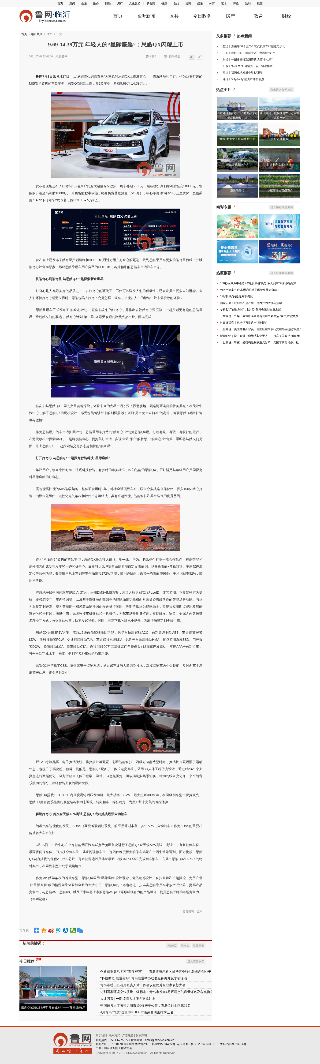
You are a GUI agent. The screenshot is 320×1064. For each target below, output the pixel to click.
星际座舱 (198, 945)
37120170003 (119, 1044)
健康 (164, 3)
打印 (153, 56)
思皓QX (172, 945)
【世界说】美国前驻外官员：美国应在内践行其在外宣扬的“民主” (260, 329)
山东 (84, 3)
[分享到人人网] (66, 930)
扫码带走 (174, 56)
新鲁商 (151, 3)
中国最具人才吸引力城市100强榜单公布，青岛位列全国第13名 (145, 1005)
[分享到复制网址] (80, 930)
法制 (248, 3)
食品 (176, 3)
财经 (108, 3)
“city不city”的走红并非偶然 (236, 296)
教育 (258, 16)
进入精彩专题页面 (281, 207)
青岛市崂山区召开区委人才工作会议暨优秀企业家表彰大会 (143, 985)
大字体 (199, 57)
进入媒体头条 (195, 961)
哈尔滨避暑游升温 (237, 164)
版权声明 (141, 1035)
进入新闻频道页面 (281, 273)
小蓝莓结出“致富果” (279, 190)
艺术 (224, 3)
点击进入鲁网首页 (281, 89)
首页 (60, 3)
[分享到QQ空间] (44, 930)
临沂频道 (36, 34)
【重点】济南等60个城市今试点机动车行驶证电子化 (252, 46)
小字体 (191, 57)
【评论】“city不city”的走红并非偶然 (242, 79)
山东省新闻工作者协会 (118, 1048)
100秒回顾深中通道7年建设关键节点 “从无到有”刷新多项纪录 (258, 283)
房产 (120, 3)
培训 (188, 3)
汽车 (49, 34)
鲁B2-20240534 (201, 1044)
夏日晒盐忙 (237, 190)
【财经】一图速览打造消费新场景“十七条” (246, 59)
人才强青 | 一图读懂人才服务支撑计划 (127, 998)
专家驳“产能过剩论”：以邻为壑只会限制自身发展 (250, 309)
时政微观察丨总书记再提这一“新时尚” (243, 322)
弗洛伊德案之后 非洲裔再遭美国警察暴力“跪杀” (249, 290)
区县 (174, 16)
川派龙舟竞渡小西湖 (279, 164)
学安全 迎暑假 (279, 139)
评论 (236, 3)
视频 (260, 3)
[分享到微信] (73, 930)
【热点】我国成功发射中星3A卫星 (241, 72)
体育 (212, 3)
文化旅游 (134, 3)
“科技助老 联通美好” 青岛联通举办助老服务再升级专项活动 (143, 978)
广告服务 (128, 1035)
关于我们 (101, 1035)
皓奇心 (185, 945)
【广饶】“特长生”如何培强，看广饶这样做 (246, 66)
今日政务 (202, 16)
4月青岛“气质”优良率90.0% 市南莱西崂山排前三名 (136, 1012)
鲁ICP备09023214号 (233, 1044)
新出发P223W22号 (163, 1044)
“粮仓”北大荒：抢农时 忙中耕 (237, 139)
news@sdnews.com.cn (159, 1040)
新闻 (72, 3)
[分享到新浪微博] (51, 930)
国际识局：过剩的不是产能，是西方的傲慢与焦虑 (251, 303)
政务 (96, 3)
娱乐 (200, 3)
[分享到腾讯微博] (58, 930)
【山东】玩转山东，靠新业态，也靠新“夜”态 (247, 53)
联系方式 (114, 1035)
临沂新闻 (146, 16)
